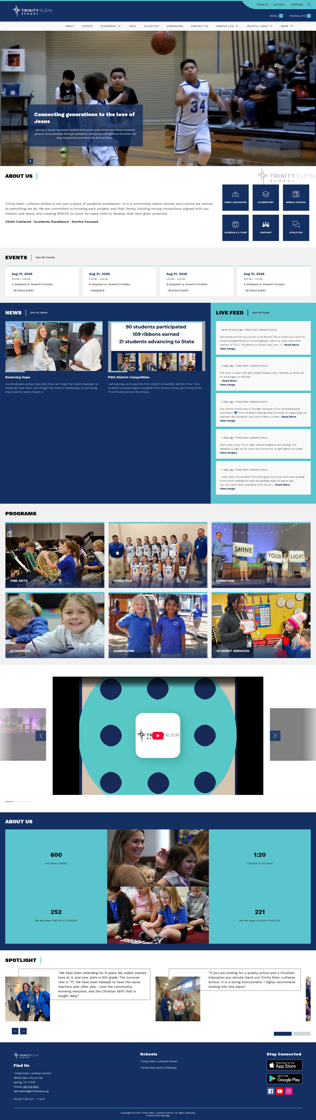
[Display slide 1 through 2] (283, 1034)
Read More (291, 344)
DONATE (262, 4)
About (69, 26)
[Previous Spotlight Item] (15, 1031)
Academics (108, 26)
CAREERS (296, 4)
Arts (132, 26)
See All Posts (260, 312)
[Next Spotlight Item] (23, 1031)
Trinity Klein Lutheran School (159, 1061)
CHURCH (279, 4)
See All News (38, 312)
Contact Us (199, 26)
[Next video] (275, 736)
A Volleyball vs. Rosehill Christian (265, 284)
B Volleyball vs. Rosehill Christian (110, 284)
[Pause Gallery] (30, 161)
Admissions (175, 26)
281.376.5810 (31, 1086)
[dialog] (55, 555)
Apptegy (165, 1115)
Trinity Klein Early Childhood (158, 1067)
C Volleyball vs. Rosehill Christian (33, 284)
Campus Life (225, 26)
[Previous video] (41, 736)
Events (87, 26)
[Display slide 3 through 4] (302, 1034)
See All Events (45, 257)
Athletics (151, 26)
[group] (77, 995)
